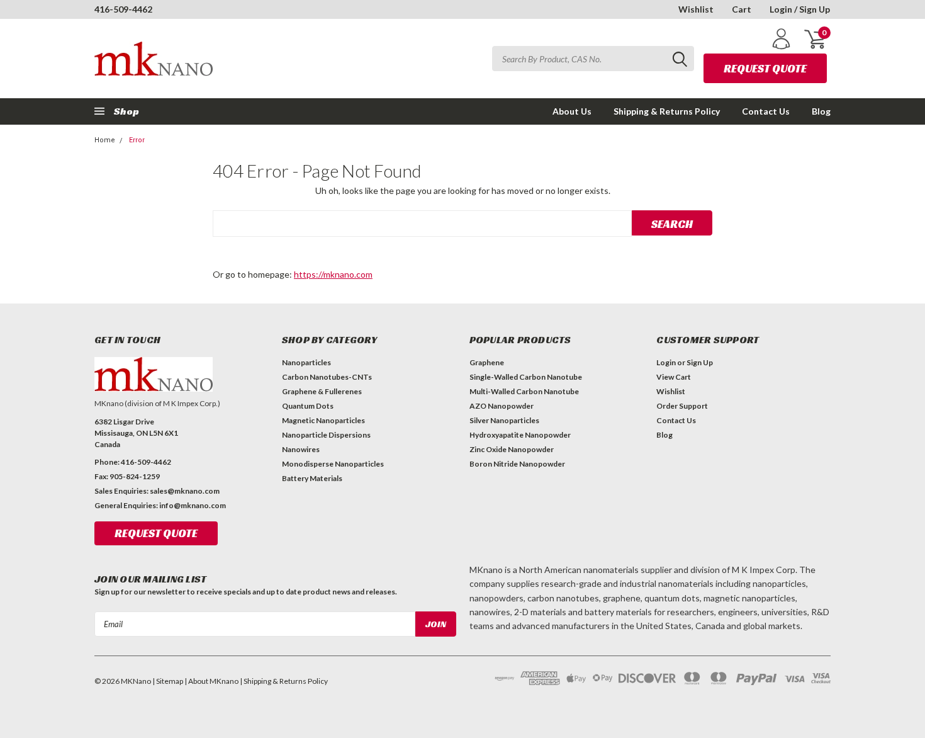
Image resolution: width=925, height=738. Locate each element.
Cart (741, 9)
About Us (571, 111)
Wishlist (696, 9)
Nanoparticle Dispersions (326, 435)
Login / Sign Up (800, 9)
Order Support (682, 406)
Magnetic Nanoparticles (323, 420)
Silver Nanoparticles (504, 420)
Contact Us (766, 111)
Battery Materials (312, 478)
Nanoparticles (306, 362)
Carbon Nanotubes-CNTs (327, 377)
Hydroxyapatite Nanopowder (520, 435)
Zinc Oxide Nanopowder (511, 449)
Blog (821, 111)
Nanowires (301, 449)
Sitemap (169, 681)
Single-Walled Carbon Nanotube (525, 377)
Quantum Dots (308, 406)
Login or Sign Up (684, 362)
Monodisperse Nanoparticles (333, 463)
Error (137, 140)
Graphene (486, 362)
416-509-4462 (123, 9)
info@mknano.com (192, 505)
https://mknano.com (333, 274)
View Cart (673, 377)
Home (104, 140)
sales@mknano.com (185, 491)
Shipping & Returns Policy (667, 111)
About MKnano (213, 681)
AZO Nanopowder (501, 406)
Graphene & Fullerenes (322, 391)
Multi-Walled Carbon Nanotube (524, 391)
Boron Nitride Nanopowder (517, 463)
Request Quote (765, 68)
